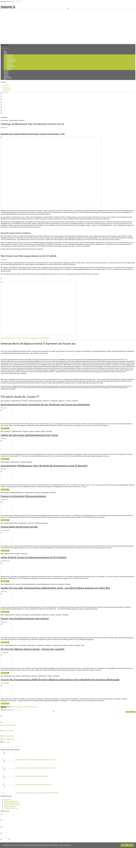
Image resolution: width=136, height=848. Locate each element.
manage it (8, 6)
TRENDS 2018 (31, 523)
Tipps (5, 79)
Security (9, 68)
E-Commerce (10, 62)
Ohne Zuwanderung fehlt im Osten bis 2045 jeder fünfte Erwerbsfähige (37, 793)
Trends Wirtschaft (13, 120)
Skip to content (4, 48)
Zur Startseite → (130, 712)
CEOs (22, 706)
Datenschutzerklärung (10, 801)
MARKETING (58, 614)
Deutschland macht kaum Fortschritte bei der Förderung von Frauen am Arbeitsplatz (45, 404)
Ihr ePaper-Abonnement (11, 808)
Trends (5, 53)
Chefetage (27, 706)
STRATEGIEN (75, 400)
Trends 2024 (10, 58)
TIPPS (83, 645)
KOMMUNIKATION (14, 462)
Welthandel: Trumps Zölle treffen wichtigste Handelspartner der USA (36, 768)
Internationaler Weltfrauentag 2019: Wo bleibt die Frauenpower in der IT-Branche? (44, 465)
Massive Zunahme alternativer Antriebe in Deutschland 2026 (34, 784)
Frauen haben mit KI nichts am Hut (19, 526)
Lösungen (6, 73)
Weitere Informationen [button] (65, 845)
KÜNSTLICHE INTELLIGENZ (41, 523)
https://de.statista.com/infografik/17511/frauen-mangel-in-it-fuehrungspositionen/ (25, 338)
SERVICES (43, 431)
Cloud (5, 91)
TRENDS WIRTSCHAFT (17, 400)
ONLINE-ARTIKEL (45, 492)
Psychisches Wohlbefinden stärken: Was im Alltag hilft (32, 776)
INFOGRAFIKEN (53, 400)
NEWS (2, 400)
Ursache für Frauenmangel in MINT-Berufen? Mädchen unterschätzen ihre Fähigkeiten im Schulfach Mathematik (60, 679)
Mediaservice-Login (9, 806)
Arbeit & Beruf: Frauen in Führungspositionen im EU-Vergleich (33, 557)
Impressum (7, 799)
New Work (6, 92)
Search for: (4, 1)
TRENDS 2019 (7, 400)
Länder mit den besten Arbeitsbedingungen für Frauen (29, 435)
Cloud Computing (11, 59)
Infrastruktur (10, 65)
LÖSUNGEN (68, 400)
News (5, 52)
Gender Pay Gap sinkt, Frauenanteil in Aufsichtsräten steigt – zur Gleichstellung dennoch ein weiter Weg (55, 587)
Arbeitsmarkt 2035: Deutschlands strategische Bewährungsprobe (35, 759)
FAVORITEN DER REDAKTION (35, 400)
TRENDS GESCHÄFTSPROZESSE (28, 584)
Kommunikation (11, 66)
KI (4, 86)
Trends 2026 (10, 55)
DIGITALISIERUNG (22, 523)
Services (9, 63)
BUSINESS (25, 400)
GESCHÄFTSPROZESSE (36, 614)
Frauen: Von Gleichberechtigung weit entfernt (25, 618)
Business (6, 72)
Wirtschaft (9, 69)
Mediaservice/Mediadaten (11, 803)
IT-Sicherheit (6, 87)
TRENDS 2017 (61, 400)
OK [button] (127, 845)
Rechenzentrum (7, 89)
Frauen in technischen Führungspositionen (23, 496)
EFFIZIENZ (31, 431)
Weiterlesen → (5, 428)
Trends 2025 (10, 56)
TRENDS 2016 (46, 400)
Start (5, 50)
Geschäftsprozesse (11, 60)
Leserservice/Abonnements (12, 804)
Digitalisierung (7, 88)
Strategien (6, 70)
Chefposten (33, 706)
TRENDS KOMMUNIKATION (10, 523)
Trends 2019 (21, 120)
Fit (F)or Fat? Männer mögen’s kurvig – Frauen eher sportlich (33, 649)
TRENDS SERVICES (32, 645)
